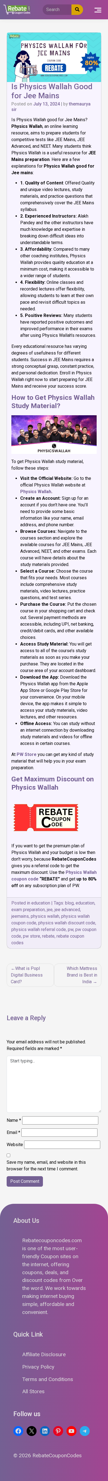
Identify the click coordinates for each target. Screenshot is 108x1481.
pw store (31, 936)
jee (50, 909)
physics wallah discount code (66, 922)
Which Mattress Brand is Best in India (82, 975)
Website (15, 1144)
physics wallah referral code (38, 929)
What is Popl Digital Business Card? (27, 975)
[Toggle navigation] (98, 10)
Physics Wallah (35, 491)
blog (69, 903)
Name (14, 1120)
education (40, 903)
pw (70, 929)
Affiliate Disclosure (44, 1354)
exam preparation (28, 909)
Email (13, 1132)
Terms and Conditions (47, 1379)
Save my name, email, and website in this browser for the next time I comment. (46, 1165)
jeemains (20, 916)
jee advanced (67, 909)
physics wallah (45, 916)
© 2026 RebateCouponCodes (47, 1455)
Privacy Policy (38, 1367)
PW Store (27, 754)
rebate (48, 936)
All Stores (33, 1391)
